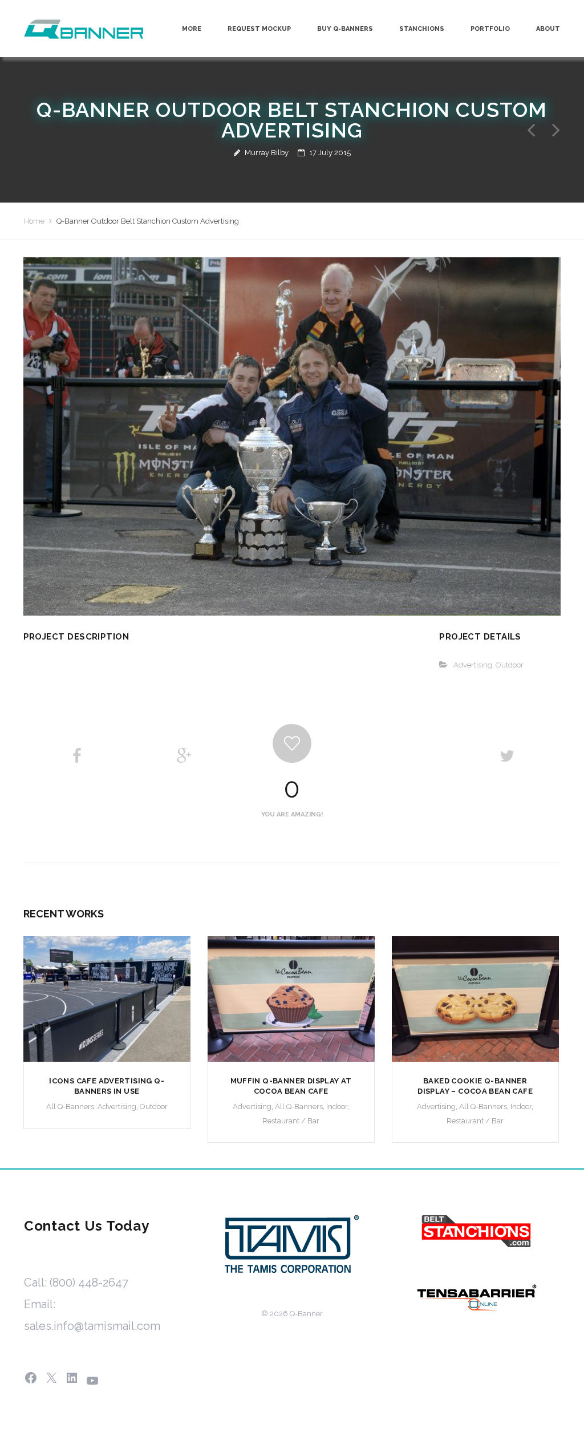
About (548, 29)
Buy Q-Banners (345, 29)
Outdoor (510, 665)
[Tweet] (507, 756)
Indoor (336, 1106)
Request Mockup (259, 29)
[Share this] (77, 756)
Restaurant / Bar (290, 1121)
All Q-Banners (70, 1106)
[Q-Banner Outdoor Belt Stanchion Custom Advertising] (292, 436)
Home (34, 221)
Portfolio (490, 29)
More (191, 29)
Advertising (472, 665)
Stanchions (421, 29)
